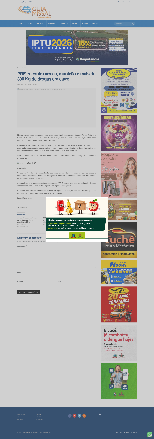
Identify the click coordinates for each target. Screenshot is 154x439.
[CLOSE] (110, 196)
